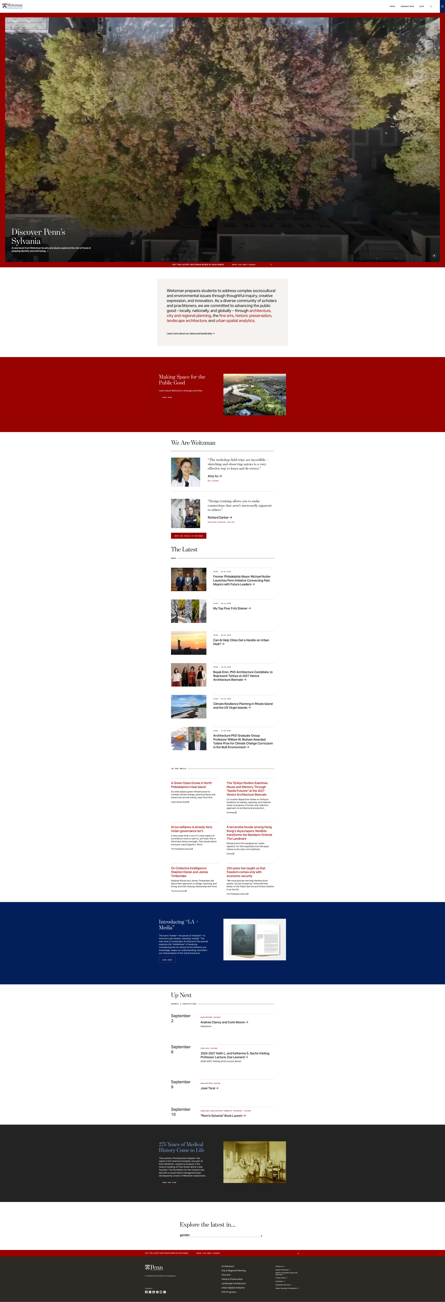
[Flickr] (164, 1292)
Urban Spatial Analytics (233, 1287)
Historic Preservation (232, 1279)
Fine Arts (226, 1274)
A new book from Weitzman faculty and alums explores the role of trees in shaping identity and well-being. (51, 249)
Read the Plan (169, 1182)
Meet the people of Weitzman (189, 536)
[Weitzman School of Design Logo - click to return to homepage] (12, 6)
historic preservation (253, 315)
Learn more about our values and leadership (189, 333)
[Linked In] (153, 1292)
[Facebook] (146, 1292)
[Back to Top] (437, 1287)
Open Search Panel (431, 6)
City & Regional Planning (234, 1270)
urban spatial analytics (235, 320)
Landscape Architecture (234, 1283)
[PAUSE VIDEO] (434, 256)
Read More (167, 397)
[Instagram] (157, 1292)
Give (422, 6)
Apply (392, 6)
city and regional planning (189, 315)
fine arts (226, 315)
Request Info (407, 6)
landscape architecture (187, 320)
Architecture (228, 1266)
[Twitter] (150, 1292)
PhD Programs (229, 1292)
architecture (260, 310)
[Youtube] (161, 1292)
